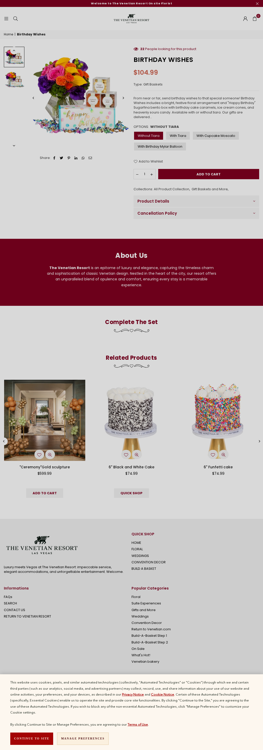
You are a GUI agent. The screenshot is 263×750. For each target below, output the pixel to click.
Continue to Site (31, 738)
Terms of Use (138, 724)
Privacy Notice (133, 694)
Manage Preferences (83, 738)
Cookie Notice (162, 694)
